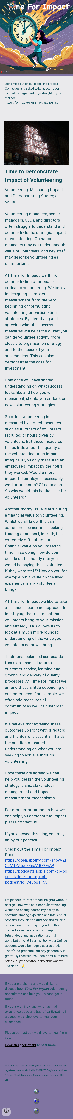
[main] (36, 96)
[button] (4, 5)
